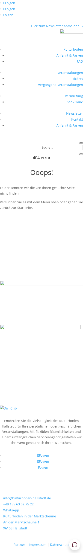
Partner (19, 544)
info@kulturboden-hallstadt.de (27, 498)
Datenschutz (59, 544)
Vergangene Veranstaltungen (60, 84)
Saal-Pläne (75, 102)
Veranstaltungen (70, 72)
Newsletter (74, 113)
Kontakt (77, 119)
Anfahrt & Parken (69, 55)
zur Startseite (19, 221)
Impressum (37, 544)
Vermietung (74, 96)
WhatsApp (11, 510)
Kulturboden (73, 49)
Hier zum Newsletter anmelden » (57, 26)
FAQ (80, 61)
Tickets (77, 78)
